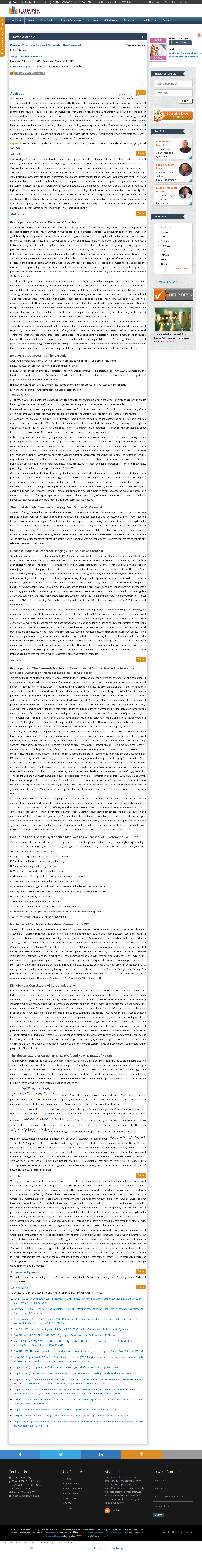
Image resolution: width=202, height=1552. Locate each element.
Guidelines (109, 20)
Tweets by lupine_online (166, 281)
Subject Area (71, 1493)
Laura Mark (180, 42)
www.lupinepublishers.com (53, 1536)
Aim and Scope (72, 1483)
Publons (164, 241)
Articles (92, 20)
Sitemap (183, 2)
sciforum (164, 254)
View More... (182, 268)
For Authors (130, 20)
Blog (174, 2)
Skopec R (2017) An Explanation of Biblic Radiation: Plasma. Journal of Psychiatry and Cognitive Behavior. (66, 1367)
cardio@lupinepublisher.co (183, 56)
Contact (167, 20)
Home (18, 20)
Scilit (162, 236)
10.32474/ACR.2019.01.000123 (30, 73)
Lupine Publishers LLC (51, 1533)
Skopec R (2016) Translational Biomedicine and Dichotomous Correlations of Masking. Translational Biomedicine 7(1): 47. (75, 1373)
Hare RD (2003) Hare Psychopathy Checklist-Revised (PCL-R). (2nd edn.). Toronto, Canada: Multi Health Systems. (70, 1329)
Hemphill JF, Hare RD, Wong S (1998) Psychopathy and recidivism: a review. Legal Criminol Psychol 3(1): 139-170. (70, 1415)
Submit (185, 101)
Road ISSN (165, 227)
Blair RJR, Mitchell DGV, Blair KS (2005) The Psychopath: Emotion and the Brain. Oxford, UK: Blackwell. (65, 1335)
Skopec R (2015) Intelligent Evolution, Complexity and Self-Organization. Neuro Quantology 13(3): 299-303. (67, 1409)
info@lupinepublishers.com (25, 1495)
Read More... (169, 341)
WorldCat (165, 245)
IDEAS (163, 264)
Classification (47, 20)
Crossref (164, 231)
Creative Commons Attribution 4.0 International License (107, 1533)
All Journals (150, 20)
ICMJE (163, 250)
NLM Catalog (155, 2)
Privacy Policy (106, 1536)
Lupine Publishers (118, 1477)
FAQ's (166, 2)
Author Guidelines (73, 1488)
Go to (141, 92)
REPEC (163, 259)
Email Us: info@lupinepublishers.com (28, 2)
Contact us (70, 1498)
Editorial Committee (71, 20)
